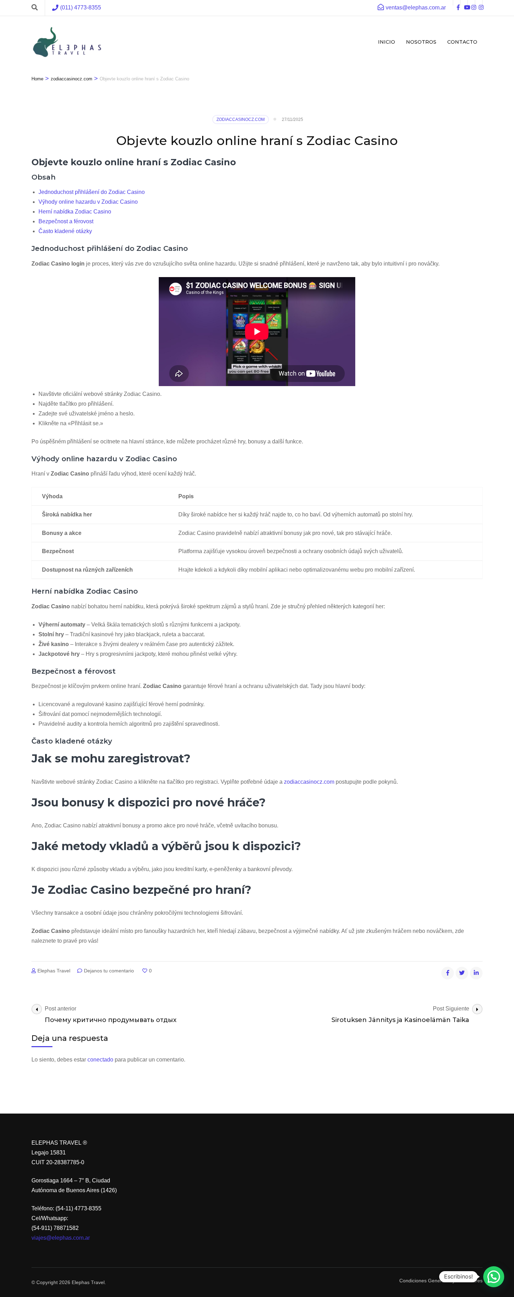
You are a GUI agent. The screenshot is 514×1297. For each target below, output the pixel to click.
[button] (493, 1276)
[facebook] (456, 3)
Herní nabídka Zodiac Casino (74, 212)
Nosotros (421, 42)
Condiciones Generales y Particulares (441, 1280)
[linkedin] (476, 973)
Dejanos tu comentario (109, 970)
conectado (100, 1060)
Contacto (462, 42)
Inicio (386, 42)
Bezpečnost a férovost (65, 221)
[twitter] (462, 973)
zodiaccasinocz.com (240, 119)
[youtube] (464, 3)
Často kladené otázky (65, 231)
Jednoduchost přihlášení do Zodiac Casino (91, 192)
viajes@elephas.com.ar (60, 1238)
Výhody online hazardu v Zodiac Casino (88, 202)
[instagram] (471, 3)
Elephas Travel (53, 970)
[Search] (34, 7)
